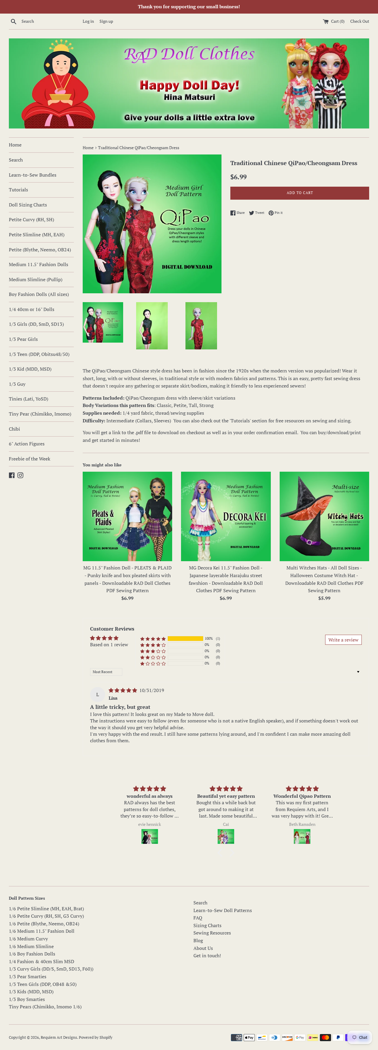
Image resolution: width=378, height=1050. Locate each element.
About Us (203, 948)
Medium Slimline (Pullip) (35, 279)
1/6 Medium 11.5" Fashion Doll (41, 931)
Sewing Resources (212, 932)
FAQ (197, 917)
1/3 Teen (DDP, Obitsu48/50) (39, 354)
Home (15, 144)
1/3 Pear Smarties (27, 976)
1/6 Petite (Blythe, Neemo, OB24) (44, 923)
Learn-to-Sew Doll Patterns (222, 910)
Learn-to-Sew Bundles (32, 175)
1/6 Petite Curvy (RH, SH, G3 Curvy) (46, 916)
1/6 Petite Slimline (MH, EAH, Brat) (46, 908)
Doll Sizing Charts (28, 204)
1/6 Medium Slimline (31, 946)
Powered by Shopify (96, 1037)
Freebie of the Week (29, 458)
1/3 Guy (17, 384)
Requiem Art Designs (59, 1037)
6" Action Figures (27, 443)
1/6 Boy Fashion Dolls (32, 953)
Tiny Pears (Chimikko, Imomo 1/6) (45, 1006)
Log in (88, 21)
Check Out (359, 21)
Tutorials (18, 189)
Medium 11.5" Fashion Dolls (38, 264)
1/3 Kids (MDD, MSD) (31, 991)
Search (16, 160)
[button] (153, 638)
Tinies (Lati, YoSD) (28, 398)
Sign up (106, 21)
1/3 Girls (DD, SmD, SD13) (36, 324)
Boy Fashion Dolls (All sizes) (39, 294)
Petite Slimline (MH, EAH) (36, 234)
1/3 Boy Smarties (27, 999)
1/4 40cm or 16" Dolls (31, 309)
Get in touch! (207, 955)
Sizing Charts (207, 925)
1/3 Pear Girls (23, 339)
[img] (123, 690)
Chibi (14, 429)
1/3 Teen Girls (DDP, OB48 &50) (42, 984)
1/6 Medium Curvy (28, 938)
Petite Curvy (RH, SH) (31, 219)
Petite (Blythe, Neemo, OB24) (40, 249)
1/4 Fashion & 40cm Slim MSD (41, 961)
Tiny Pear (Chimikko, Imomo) (40, 414)
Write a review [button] (343, 639)
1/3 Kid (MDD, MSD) (30, 369)
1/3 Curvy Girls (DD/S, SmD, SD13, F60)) (51, 969)
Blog (198, 940)
